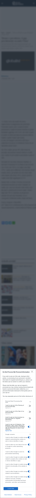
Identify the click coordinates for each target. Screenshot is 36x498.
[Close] (32, 372)
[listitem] (18, 401)
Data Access (18, 494)
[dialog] (18, 433)
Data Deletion (8, 494)
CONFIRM (11, 488)
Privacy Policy (28, 494)
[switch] (29, 406)
